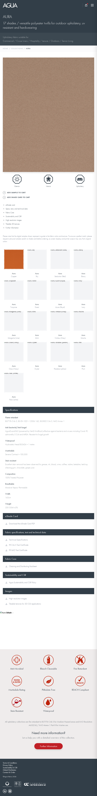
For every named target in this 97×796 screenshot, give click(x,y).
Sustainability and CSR (13, 216)
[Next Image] (90, 114)
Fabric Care (10, 213)
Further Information (12, 228)
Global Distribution (9, 770)
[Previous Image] (6, 114)
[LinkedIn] (5, 791)
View (14, 255)
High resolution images (14, 220)
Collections (17, 49)
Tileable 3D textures (13, 224)
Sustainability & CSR (10, 767)
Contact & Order (9, 772)
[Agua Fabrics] (10, 5)
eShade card (10, 205)
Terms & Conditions (10, 763)
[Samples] (86, 5)
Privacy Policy (8, 765)
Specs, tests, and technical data (17, 209)
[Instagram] (10, 791)
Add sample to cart (14, 262)
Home (5, 49)
